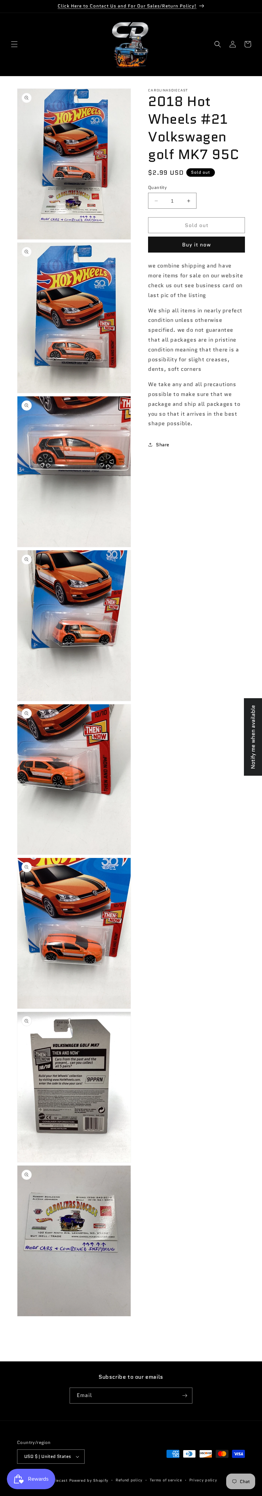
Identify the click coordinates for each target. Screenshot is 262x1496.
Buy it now (196, 244)
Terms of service (166, 1480)
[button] (14, 44)
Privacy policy (203, 1480)
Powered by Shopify (89, 1480)
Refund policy (129, 1480)
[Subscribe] (184, 1396)
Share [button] (163, 444)
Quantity (157, 187)
